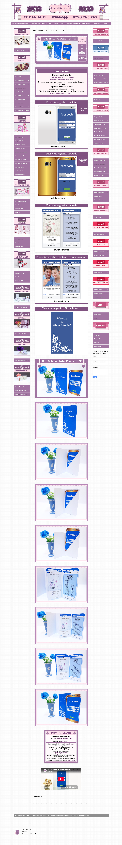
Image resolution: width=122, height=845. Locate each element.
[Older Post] (88, 804)
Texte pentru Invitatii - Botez (38, 815)
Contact (105, 23)
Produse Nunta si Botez (73, 23)
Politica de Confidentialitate (81, 815)
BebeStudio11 (27, 829)
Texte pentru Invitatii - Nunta (22, 815)
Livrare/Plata (96, 23)
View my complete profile (29, 834)
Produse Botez (46, 23)
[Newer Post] (33, 804)
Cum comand (86, 23)
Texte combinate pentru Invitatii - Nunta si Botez (60, 815)
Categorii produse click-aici (20, 23)
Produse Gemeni (58, 23)
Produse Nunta (35, 23)
